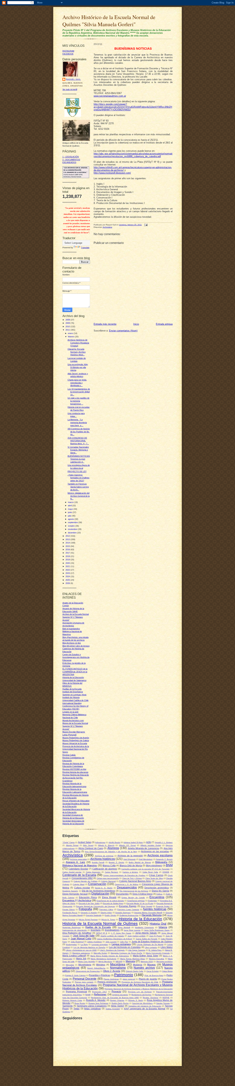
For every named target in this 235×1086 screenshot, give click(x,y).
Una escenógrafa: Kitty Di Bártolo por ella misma (78, 367)
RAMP (88, 995)
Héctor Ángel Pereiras (88, 920)
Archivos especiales (78, 859)
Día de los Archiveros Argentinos (98, 891)
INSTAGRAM (68, 51)
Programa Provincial (76, 991)
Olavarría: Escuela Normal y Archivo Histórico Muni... (77, 352)
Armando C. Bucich (164, 859)
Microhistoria (84, 964)
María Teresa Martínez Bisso (132, 959)
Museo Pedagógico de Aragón (75, 738)
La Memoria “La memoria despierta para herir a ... (77, 422)
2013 (68, 539)
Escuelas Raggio (127, 906)
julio (70, 516)
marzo (71, 502)
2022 (68, 570)
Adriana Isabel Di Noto (133, 842)
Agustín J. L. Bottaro (164, 842)
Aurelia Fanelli (98, 862)
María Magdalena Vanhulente (103, 959)
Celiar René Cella (150, 872)
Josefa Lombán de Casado (112, 936)
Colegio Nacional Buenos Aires (135, 881)
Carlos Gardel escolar (72, 872)
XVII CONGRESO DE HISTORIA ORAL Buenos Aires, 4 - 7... (78, 441)
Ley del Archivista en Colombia (125, 947)
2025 (68, 580)
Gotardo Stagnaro (123, 913)
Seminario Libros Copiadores (92, 1006)
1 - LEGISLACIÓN (70, 157)
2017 (68, 553)
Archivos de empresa (104, 856)
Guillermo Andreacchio (129, 915)
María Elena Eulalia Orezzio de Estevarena (109, 956)
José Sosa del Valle (84, 935)
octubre (71, 526)
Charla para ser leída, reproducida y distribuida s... (77, 383)
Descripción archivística (156, 887)
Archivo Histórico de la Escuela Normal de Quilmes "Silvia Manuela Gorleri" (108, 20)
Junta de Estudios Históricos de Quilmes (152, 941)
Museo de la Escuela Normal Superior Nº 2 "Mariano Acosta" (75, 726)
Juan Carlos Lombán (137, 936)
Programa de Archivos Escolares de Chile (140, 982)
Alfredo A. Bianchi (106, 845)
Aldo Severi (88, 845)
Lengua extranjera (121, 944)
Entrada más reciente (105, 324)
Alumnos (113, 848)
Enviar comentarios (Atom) (123, 330)
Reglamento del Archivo (141, 995)
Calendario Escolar (78, 869)
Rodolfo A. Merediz (96, 1000)
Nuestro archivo (144, 967)
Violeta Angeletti (113, 1009)
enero (71, 333)
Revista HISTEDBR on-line (74, 769)
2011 (68, 330)
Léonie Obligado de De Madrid (150, 944)
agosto (71, 519)
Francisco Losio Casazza (128, 909)
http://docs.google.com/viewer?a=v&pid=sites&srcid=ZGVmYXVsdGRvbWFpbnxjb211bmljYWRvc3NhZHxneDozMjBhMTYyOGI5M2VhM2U (133, 107)
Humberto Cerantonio (144, 927)
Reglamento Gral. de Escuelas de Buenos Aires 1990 (115, 998)
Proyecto (116, 991)
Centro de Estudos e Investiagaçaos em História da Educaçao (75, 657)
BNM (169, 865)
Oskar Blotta (167, 971)
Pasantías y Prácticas (99, 975)
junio (70, 512)
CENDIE (165, 872)
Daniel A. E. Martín (103, 888)
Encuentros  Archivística (76, 900)
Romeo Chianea (117, 1000)
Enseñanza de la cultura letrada (110, 901)
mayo (70, 509)
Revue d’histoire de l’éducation (75, 801)
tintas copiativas (92, 1008)
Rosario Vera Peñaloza (98, 1003)
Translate (85, 247)
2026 (68, 583)
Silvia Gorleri (117, 1006)
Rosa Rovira (80, 1003)
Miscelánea (117, 964)
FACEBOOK (67, 54)
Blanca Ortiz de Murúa (131, 865)
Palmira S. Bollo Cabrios (75, 975)
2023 (68, 573)
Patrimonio (123, 975)
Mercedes (70, 965)
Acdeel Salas (84, 842)
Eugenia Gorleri (163, 906)
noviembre (73, 529)
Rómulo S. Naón (135, 1000)
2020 (68, 563)
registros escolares (120, 995)
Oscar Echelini (153, 971)
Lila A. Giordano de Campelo (112, 950)
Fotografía (85, 909)
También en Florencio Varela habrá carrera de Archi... (78, 487)
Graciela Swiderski (93, 915)
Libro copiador (151, 947)
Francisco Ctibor (106, 909)
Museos (151, 964)
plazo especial (129, 979)
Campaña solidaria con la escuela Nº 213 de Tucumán (145, 869)
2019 (68, 559)
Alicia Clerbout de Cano (90, 848)
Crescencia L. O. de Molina (126, 884)
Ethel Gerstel (146, 906)
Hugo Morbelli (124, 927)
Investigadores (112, 930)
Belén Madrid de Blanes (140, 862)
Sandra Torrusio (163, 1003)
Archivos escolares (160, 855)
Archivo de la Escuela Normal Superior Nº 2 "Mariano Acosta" (75, 617)
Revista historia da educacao (75, 772)
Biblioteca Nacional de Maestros (79, 865)
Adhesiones (100, 842)
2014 (68, 543)
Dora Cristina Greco (143, 894)
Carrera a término (130, 872)
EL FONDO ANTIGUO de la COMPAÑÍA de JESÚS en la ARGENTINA (74, 672)
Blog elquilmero (154, 865)
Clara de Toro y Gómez (132, 878)
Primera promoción (107, 982)
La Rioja (84, 944)
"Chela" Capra (68, 842)
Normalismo (118, 967)
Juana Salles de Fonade (146, 939)
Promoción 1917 (99, 992)
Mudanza (137, 964)
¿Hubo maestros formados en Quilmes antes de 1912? (78, 478)
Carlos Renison (111, 872)
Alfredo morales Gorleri (150, 845)
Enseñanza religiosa (136, 901)
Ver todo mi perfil (69, 89)
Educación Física (88, 897)
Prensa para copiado (84, 982)
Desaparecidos (127, 887)
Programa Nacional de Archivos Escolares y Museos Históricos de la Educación (138, 989)
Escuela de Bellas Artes (113, 903)
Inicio (136, 324)
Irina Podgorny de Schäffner (76, 933)
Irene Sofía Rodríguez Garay (157, 930)
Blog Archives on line (71, 643)
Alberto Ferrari (72, 845)
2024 (68, 576)
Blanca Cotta (109, 865)
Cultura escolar (82, 887)
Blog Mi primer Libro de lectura (75, 646)
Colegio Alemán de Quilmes (85, 881)
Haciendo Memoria (152, 915)
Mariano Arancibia (156, 959)
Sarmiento (67, 1006)
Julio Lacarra (111, 942)
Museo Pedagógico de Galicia (75, 740)
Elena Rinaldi (109, 897)
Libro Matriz (167, 947)
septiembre (73, 522)
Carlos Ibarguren (93, 872)
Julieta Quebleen (94, 942)
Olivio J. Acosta (111, 971)
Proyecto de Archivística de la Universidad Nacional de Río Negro (75, 749)
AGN (148, 842)
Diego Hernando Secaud (75, 894)
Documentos (122, 894)
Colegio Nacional (108, 881)
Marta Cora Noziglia (86, 961)
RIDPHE (165, 998)
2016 (68, 549)
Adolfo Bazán (114, 842)
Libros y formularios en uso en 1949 (81, 950)
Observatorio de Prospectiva (88, 971)
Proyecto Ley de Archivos (139, 992)
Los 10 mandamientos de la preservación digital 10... (79, 392)
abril (70, 505)
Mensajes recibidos (164, 961)
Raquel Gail (73, 79)
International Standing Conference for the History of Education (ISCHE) (75, 706)
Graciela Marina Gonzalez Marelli (148, 913)
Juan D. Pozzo (155, 936)
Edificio (159, 894)
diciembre (72, 533)
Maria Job (81, 958)
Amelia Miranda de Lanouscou (143, 848)
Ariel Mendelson (146, 859)
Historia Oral (158, 923)
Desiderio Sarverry (70, 891)
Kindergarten (71, 944)
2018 (68, 556)
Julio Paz (124, 942)
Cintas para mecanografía (108, 878)
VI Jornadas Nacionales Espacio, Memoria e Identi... (78, 450)
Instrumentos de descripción (74, 930)
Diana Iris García (160, 891)
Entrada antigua (164, 324)
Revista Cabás (69, 755)
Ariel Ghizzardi (129, 859)
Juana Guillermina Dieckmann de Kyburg (114, 939)
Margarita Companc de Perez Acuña (126, 953)
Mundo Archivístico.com (73, 720)
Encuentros (156, 897)
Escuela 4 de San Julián (89, 903)
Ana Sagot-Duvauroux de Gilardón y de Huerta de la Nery (111, 852)
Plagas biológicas (111, 979)
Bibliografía (161, 862)
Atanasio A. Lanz (75, 862)
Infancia (163, 927)
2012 (68, 536)
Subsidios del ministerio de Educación (144, 1006)
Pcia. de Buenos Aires (153, 975)
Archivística (107, 227)
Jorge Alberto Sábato (146, 933)
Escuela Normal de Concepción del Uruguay (95, 906)
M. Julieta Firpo (155, 950)
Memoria (130, 961)
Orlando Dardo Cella (134, 971)
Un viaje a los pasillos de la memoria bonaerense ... (78, 401)
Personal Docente (84, 978)
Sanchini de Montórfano (142, 1003)
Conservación (97, 884)
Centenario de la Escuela (79, 875)
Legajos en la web (70, 712)
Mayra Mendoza (105, 961)
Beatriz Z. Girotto (116, 862)
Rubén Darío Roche (120, 1003)
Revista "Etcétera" (151, 998)
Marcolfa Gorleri (100, 953)
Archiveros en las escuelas (155, 851)
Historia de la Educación (140, 919)
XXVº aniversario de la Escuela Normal (144, 1008)
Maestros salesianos (81, 953)
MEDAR (119, 961)
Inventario (96, 930)
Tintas (76, 1008)
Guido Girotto (110, 915)
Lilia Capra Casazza (136, 950)
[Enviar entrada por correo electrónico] (145, 225)
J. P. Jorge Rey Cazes (121, 933)
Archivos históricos (102, 858)
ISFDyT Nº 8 (101, 933)
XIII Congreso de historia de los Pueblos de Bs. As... (79, 432)
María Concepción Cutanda (158, 953)
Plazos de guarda (148, 979)
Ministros (100, 964)
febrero (71, 336)
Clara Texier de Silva (154, 878)
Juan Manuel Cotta (81, 938)
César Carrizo (156, 875)
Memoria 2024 (147, 961)
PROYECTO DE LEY (77, 471)
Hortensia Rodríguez (71, 927)
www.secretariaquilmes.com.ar (110, 96)
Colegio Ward (78, 884)
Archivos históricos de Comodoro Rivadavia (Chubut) (78, 343)
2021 (68, 566)
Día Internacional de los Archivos (134, 891)
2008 (68, 320)
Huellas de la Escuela (72, 689)
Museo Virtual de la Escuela (74, 743)
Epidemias (152, 901)
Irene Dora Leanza (132, 930)
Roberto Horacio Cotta (72, 1000)
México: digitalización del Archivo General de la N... (79, 496)
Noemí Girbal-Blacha (96, 968)
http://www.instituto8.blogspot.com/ (112, 173)
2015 (68, 546)
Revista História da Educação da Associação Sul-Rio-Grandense (75, 778)
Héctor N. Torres (108, 920)
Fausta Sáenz (68, 909)
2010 (68, 326)
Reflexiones (100, 994)
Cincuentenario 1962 (82, 878)
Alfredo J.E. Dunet (127, 845)
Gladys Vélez (106, 913)
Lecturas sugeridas (99, 944)
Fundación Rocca (69, 913)
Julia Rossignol (77, 942)
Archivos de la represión (130, 855)
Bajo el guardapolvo (71, 629)
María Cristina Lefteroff (74, 955)
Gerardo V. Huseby (89, 913)
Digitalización (100, 893)
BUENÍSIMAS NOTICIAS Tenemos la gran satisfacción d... (79, 459)
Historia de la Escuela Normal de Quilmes (100, 923)
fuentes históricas (154, 909)
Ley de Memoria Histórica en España (89, 947)
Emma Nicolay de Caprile (133, 898)
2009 (68, 323)
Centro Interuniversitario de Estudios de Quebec (124, 875)
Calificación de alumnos (104, 869)
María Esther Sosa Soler (145, 955)
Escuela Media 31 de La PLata (139, 903)
